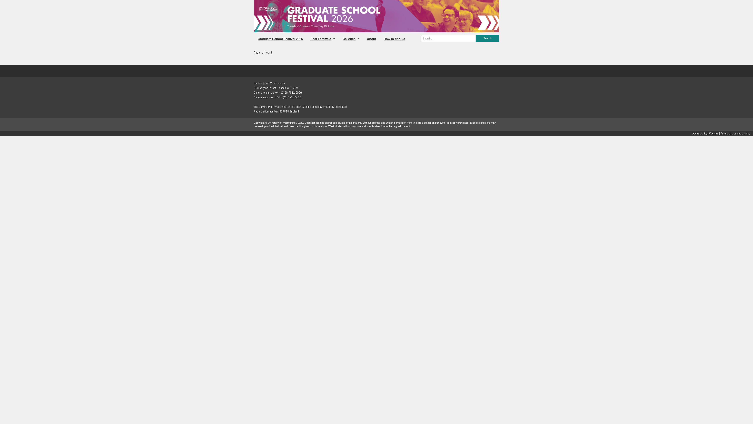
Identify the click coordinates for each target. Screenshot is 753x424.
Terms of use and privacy (735, 133)
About (371, 39)
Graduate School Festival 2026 (280, 39)
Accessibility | (700, 133)
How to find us (394, 39)
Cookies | (714, 133)
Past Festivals (320, 39)
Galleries (349, 39)
